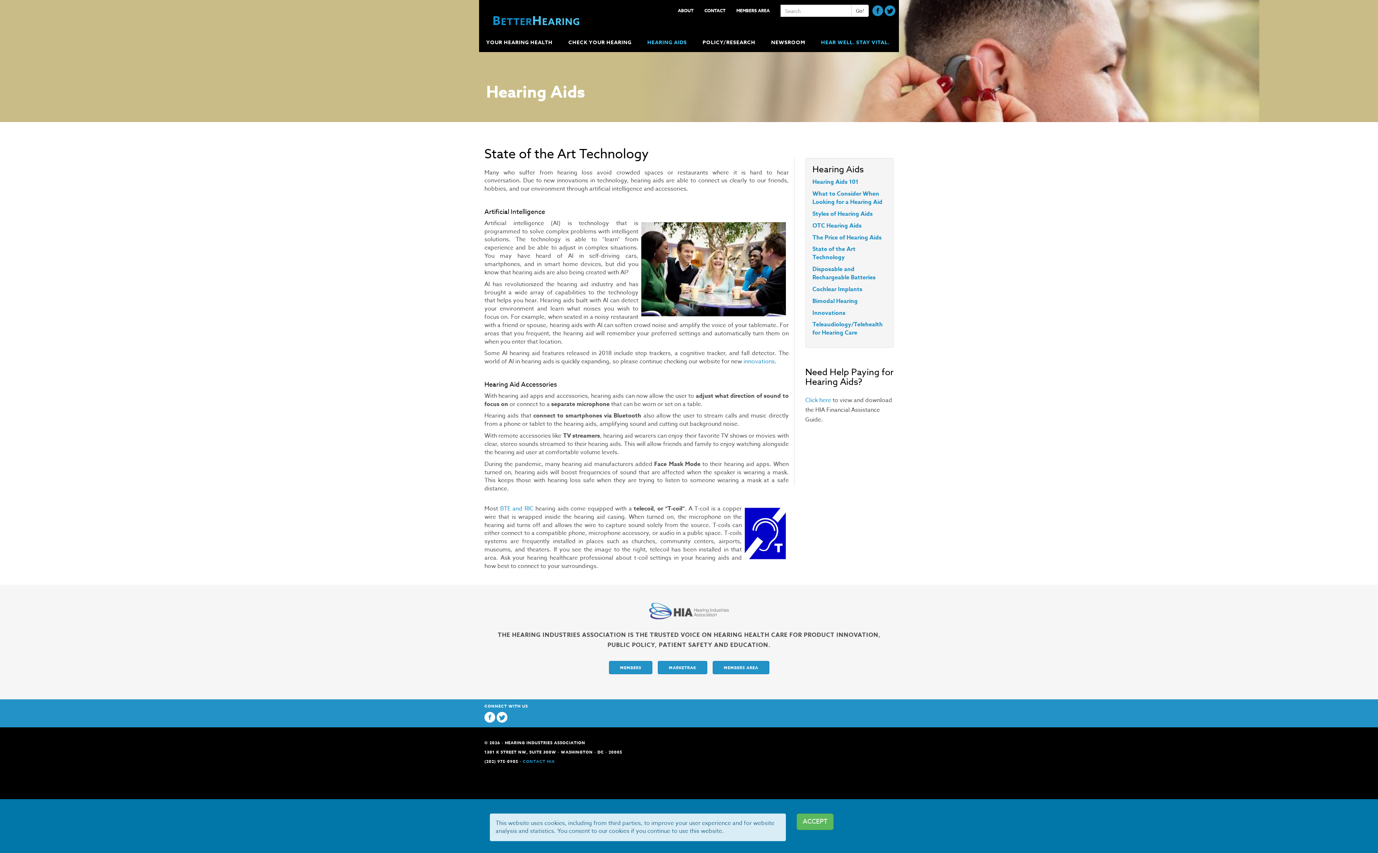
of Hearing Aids (851, 214)
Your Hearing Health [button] (519, 42)
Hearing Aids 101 (835, 182)
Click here (818, 400)
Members (630, 667)
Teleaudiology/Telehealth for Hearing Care (847, 328)
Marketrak (682, 667)
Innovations (828, 313)
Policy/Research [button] (729, 42)
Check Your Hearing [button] (600, 42)
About (686, 11)
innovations (759, 361)
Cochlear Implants (837, 289)
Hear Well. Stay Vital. (855, 42)
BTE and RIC (517, 508)
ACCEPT (815, 821)
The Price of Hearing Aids (847, 237)
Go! (860, 10)
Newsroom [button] (788, 42)
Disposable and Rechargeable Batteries (844, 273)
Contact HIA (539, 761)
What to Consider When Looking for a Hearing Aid (847, 198)
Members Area (753, 11)
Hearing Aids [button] (667, 42)
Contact (715, 11)
